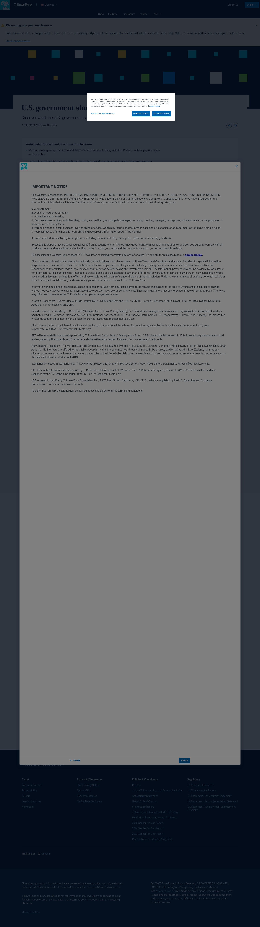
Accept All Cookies (161, 113)
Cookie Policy (154, 106)
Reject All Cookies (141, 113)
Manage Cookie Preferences (102, 113)
